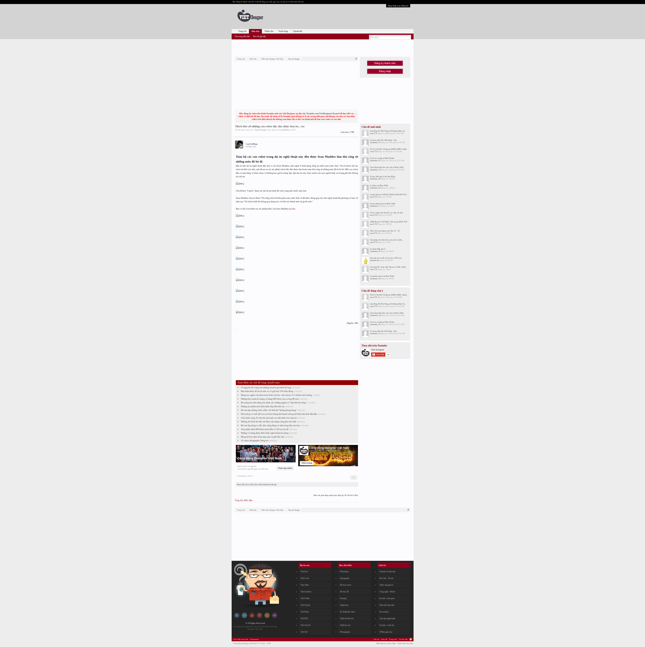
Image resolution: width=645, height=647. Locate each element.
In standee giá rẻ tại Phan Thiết (382, 276)
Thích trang (306, 463)
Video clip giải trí (386, 585)
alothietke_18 (375, 170)
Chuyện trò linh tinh (387, 571)
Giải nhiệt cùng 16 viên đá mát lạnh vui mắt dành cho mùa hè (269, 418)
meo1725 (373, 133)
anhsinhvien (374, 260)
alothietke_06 (375, 179)
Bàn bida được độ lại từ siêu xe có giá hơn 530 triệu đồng (267, 391)
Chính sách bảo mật (405, 643)
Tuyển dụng (283, 31)
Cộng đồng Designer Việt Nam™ (252, 643)
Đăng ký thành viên (385, 63)
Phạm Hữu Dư (242, 484)
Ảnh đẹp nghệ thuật (387, 618)
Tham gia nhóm (285, 468)
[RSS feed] (267, 617)
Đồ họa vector (345, 585)
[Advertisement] (322, 47)
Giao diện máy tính (240, 639)
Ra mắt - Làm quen (387, 598)
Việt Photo (304, 612)
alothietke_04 (375, 188)
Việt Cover (304, 578)
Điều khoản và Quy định (386, 643)
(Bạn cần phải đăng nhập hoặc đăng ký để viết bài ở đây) (335, 495)
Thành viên (268, 31)
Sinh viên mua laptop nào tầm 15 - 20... (385, 231)
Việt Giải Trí (305, 625)
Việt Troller (305, 598)
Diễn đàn (255, 31)
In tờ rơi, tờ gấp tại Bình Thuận (382, 158)
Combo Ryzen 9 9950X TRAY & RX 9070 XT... (389, 195)
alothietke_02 (375, 251)
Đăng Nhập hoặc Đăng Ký (398, 6)
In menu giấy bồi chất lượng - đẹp (383, 140)
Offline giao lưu (385, 632)
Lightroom (344, 605)
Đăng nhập (385, 71)
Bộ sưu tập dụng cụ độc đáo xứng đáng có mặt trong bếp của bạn (270, 425)
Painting (343, 598)
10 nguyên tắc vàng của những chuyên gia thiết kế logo (266, 387)
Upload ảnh (297, 31)
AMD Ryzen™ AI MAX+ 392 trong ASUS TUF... (389, 222)
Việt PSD (304, 618)
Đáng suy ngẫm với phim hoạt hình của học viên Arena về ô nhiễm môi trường (276, 395)
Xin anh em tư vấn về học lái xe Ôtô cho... (386, 258)
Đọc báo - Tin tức (386, 578)
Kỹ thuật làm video (347, 612)
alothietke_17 (375, 206)
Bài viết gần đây (259, 36)
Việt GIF (304, 632)
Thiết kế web (345, 625)
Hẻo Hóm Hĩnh (257, 484)
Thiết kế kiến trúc (347, 618)
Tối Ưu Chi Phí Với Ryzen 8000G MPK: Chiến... (389, 149)
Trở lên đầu (403, 639)
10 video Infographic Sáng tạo (254, 440)
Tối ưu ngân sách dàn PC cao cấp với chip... (387, 213)
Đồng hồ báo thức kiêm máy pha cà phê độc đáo (263, 437)
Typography (345, 578)
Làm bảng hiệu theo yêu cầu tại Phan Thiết (386, 167)
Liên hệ (376, 639)
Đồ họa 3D (344, 591)
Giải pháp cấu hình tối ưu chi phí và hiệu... (386, 240)
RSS (411, 639)
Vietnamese (254, 639)
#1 (354, 477)
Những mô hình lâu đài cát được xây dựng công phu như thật (268, 421)
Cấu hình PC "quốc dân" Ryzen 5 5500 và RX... (388, 267)
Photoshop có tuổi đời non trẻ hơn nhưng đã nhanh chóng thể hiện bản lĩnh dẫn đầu (279, 414)
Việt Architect (305, 591)
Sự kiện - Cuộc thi (386, 625)
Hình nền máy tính (386, 605)
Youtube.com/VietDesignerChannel (322, 113)
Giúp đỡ (384, 639)
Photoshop (344, 571)
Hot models (384, 612)
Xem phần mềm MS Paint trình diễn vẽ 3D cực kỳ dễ (264, 429)
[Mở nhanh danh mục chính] (356, 59)
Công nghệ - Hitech (387, 591)
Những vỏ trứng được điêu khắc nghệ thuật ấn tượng (265, 433)
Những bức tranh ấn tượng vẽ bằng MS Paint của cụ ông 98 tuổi (270, 399)
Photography (345, 632)
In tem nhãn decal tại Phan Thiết (382, 204)
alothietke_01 (375, 160)
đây (293, 208)
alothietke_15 (375, 142)
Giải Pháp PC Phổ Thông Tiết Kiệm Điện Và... (388, 131)
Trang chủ (242, 31)
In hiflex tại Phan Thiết (379, 185)
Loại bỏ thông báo (355, 113)
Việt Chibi (304, 585)
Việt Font (304, 571)
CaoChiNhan (284, 130)
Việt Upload (305, 605)
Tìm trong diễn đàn (242, 36)
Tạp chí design (260, 130)
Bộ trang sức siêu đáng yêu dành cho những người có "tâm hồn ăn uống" (274, 402)
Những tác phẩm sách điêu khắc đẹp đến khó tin (263, 406)
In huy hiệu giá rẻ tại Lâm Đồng (382, 176)
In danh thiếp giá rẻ (377, 249)
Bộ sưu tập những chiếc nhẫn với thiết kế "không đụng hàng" (269, 410)
